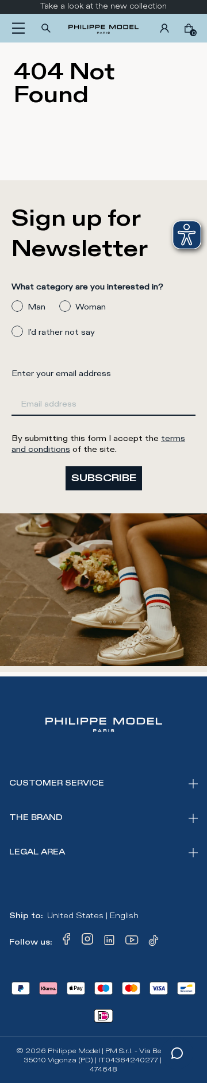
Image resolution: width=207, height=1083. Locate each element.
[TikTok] (155, 942)
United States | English (93, 915)
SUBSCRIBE (103, 478)
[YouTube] (132, 942)
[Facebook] (66, 942)
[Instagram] (87, 942)
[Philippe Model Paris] (103, 28)
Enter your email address (61, 373)
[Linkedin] (109, 942)
